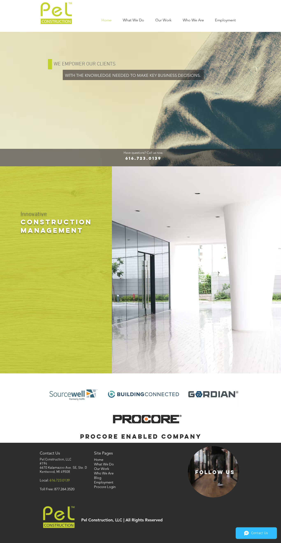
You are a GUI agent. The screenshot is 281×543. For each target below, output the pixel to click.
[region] (213, 472)
